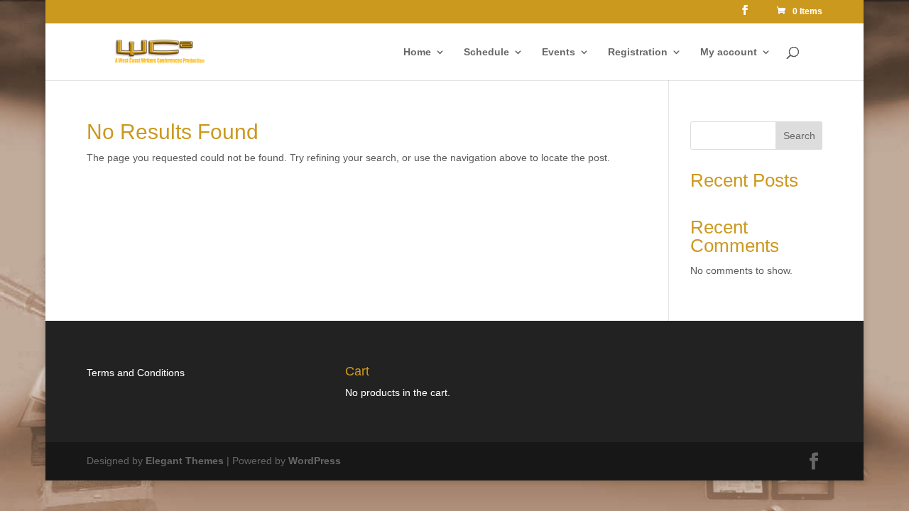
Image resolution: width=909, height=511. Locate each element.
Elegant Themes (185, 460)
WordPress (314, 460)
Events (558, 52)
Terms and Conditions (136, 372)
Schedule (486, 52)
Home (417, 52)
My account (728, 52)
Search (799, 135)
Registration (638, 52)
